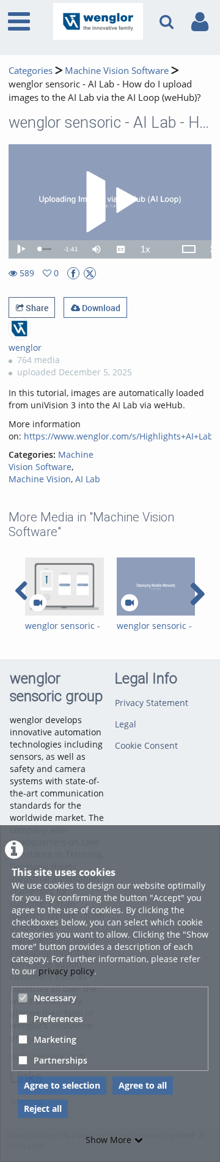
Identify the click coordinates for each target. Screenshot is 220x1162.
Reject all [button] (43, 1108)
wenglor (25, 347)
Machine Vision (40, 479)
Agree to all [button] (143, 1085)
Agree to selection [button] (62, 1085)
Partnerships (60, 1060)
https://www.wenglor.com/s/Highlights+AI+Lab (118, 436)
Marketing (55, 1039)
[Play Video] (110, 201)
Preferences (58, 1018)
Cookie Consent (146, 745)
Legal (125, 724)
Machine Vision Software (117, 70)
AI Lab (87, 479)
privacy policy (66, 971)
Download (100, 308)
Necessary (55, 998)
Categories (31, 70)
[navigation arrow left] (22, 591)
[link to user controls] (200, 22)
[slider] (45, 249)
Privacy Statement (151, 702)
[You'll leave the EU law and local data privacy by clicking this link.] (73, 273)
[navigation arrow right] (197, 594)
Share (36, 308)
